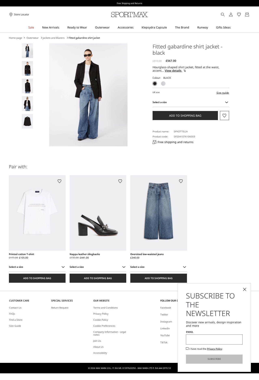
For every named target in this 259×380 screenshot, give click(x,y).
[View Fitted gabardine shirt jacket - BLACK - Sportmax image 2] (27, 68)
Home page (15, 38)
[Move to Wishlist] (224, 115)
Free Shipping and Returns (129, 3)
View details (173, 70)
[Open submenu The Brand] (191, 27)
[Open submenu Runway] (210, 27)
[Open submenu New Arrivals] (62, 27)
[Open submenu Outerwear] (112, 27)
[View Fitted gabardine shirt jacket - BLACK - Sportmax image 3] (27, 86)
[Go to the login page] (231, 15)
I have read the (205, 349)
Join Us (97, 340)
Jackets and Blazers (54, 38)
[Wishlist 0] (239, 15)
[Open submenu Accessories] (136, 27)
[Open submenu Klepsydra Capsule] (169, 27)
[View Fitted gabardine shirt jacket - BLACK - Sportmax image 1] (27, 50)
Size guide (223, 92)
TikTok (163, 342)
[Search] (223, 15)
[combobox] (226, 102)
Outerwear (33, 38)
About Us (98, 346)
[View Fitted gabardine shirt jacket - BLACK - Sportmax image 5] (27, 121)
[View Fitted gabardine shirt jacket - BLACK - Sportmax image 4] (27, 103)
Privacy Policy (214, 349)
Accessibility (100, 353)
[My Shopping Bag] (247, 15)
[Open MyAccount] (234, 14)
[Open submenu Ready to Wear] (89, 27)
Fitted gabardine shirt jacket (84, 38)
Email (189, 332)
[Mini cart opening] (251, 15)
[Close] (245, 289)
